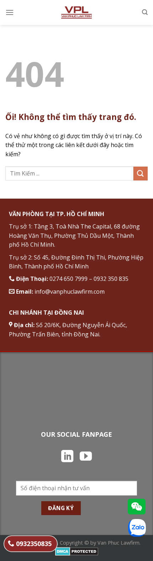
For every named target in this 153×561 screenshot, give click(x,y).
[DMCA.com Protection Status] (76, 550)
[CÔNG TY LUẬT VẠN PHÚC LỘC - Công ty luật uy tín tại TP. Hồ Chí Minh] (77, 12)
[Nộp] (140, 173)
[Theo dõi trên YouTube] (86, 457)
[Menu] (9, 12)
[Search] (145, 12)
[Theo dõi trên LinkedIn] (67, 457)
